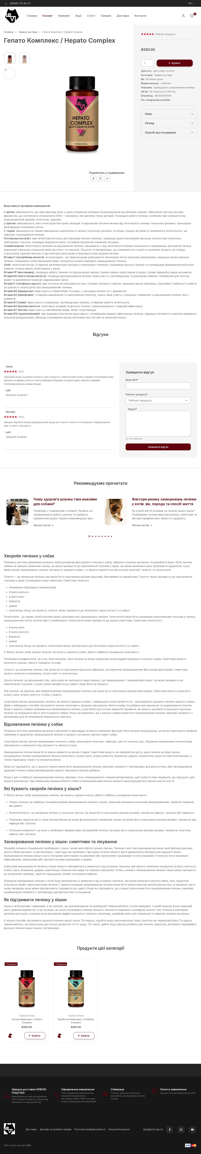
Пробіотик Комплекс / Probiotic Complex (76, 1021)
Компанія (64, 15)
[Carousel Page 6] (105, 536)
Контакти (140, 15)
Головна (32, 15)
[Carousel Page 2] (93, 536)
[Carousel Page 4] (99, 536)
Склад (149, 123)
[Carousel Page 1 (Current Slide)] (89, 536)
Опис (148, 113)
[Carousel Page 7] (108, 536)
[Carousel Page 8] (111, 536)
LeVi (29, 1145)
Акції (78, 15)
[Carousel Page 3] (96, 536)
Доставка (123, 15)
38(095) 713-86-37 (20, 3)
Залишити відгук (158, 446)
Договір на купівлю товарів (55, 1129)
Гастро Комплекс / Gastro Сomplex (27, 1021)
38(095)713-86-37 (153, 1129)
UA (189, 3)
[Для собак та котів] (10, 1036)
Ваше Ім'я (132, 379)
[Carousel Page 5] (102, 536)
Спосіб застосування (160, 132)
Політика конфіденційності (90, 1129)
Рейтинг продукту (137, 394)
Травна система (28, 32)
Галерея (106, 15)
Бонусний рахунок (119, 1129)
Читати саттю (42, 525)
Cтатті (91, 15)
